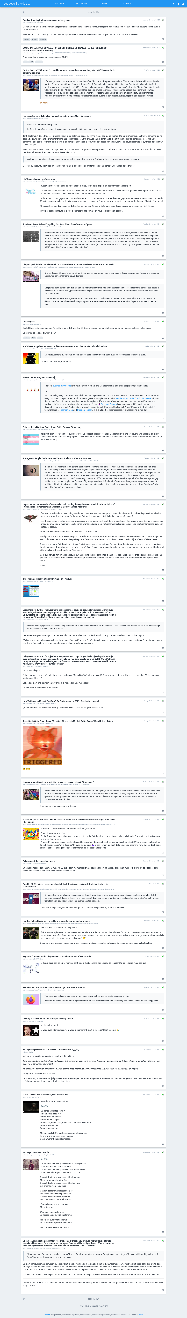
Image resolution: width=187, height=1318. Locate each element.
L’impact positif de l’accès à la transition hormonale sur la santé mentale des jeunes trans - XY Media (68, 264)
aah (25, 62)
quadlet (34, 39)
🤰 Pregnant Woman (107, 404)
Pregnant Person (84, 409)
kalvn (141, 1315)
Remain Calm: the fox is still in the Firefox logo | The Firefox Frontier (54, 987)
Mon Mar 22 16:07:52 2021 (151, 884)
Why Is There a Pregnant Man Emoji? (39, 377)
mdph (31, 62)
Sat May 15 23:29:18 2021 (151, 504)
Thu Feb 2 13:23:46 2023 (152, 70)
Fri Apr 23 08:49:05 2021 (152, 701)
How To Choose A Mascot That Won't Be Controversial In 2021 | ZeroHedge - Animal (61, 701)
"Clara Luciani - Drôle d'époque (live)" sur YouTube (45, 1094)
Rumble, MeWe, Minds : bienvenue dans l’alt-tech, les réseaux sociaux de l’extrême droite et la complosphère (65, 885)
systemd (43, 39)
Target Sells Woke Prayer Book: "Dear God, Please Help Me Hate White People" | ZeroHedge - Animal (68, 721)
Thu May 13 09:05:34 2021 (151, 656)
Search (127, 3)
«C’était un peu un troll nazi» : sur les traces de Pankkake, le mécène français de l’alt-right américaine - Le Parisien (69, 820)
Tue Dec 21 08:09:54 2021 (151, 264)
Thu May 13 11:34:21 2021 (151, 609)
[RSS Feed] (178, 4)
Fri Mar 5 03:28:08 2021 (152, 956)
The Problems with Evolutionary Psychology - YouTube (47, 579)
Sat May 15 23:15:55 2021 (151, 578)
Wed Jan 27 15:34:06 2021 (151, 1152)
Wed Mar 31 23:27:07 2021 (151, 819)
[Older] (24, 12)
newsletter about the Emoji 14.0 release (133, 398)
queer (40, 338)
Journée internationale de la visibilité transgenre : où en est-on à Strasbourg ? (58, 782)
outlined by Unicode (62, 385)
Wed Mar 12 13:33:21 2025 (151, 48)
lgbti (33, 338)
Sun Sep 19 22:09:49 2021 (151, 377)
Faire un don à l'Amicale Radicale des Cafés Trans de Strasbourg (52, 427)
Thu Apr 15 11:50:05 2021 (152, 721)
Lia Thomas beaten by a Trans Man (39, 179)
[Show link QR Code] (162, 39)
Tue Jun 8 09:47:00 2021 (152, 458)
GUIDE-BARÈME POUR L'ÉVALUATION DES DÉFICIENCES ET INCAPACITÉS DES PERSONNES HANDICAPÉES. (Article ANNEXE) (64, 49)
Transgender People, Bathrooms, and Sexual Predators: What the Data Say (57, 458)
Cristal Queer (29, 321)
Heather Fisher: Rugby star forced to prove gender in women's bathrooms (56, 921)
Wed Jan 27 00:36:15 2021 (151, 1240)
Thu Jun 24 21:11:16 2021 (152, 427)
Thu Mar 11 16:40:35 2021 (151, 921)
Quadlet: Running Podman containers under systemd (47, 20)
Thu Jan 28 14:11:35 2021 (152, 1049)
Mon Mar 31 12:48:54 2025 (151, 20)
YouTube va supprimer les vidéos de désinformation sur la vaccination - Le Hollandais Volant (65, 346)
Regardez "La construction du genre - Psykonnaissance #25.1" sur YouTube (57, 956)
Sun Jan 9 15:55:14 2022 (152, 179)
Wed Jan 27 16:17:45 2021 (151, 1094)
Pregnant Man (66, 409)
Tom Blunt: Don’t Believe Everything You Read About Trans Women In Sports (57, 224)
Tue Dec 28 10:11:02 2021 (151, 224)
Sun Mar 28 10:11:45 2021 (151, 861)
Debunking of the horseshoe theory (39, 861)
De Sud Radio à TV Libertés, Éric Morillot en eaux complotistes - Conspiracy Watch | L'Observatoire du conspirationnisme (69, 71)
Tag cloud (60, 3)
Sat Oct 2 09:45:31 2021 (152, 346)
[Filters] (174, 4)
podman (26, 39)
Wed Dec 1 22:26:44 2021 (152, 321)
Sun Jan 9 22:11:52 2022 (152, 116)
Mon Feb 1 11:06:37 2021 (152, 1018)
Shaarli (47, 1315)
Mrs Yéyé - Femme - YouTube (36, 1152)
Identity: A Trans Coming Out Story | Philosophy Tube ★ (48, 1018)
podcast (26, 338)
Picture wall (82, 3)
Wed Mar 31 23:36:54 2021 (151, 782)
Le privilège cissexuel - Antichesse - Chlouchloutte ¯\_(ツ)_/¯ (52, 1049)
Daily (104, 3)
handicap (39, 62)
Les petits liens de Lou (17, 3)
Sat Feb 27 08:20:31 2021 (152, 987)
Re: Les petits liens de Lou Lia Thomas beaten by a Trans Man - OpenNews (57, 116)
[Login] (183, 4)
